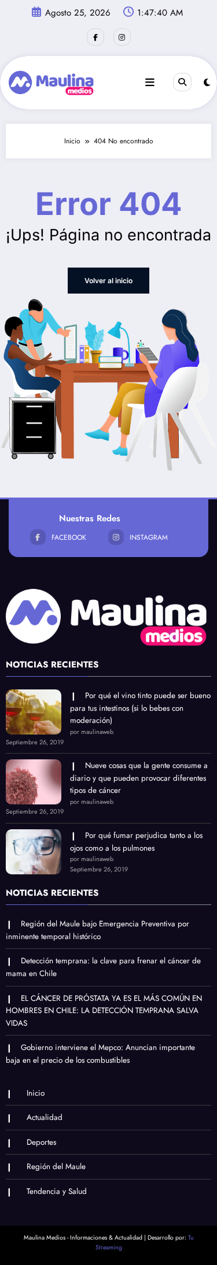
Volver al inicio (108, 280)
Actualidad (44, 1117)
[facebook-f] (95, 37)
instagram (149, 537)
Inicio (36, 1093)
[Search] (182, 82)
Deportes (41, 1142)
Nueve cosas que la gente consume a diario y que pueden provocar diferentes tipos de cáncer (139, 778)
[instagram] (122, 37)
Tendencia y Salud (57, 1191)
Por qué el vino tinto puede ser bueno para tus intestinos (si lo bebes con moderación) (140, 708)
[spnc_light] (207, 82)
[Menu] (149, 82)
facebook (69, 537)
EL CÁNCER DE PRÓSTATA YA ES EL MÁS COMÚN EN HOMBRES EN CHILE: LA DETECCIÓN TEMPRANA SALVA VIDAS (104, 1011)
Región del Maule (56, 1166)
